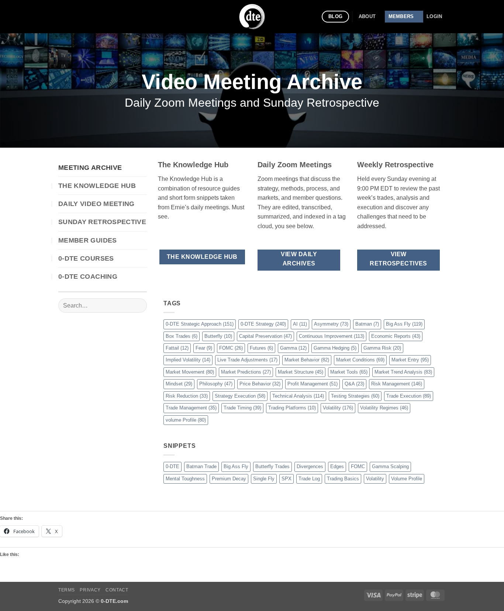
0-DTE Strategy (263, 324)
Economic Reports (395, 336)
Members (401, 16)
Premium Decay (229, 478)
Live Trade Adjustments (247, 360)
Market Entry (410, 360)
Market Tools (348, 372)
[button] (434, 17)
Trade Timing (242, 408)
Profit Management (312, 384)
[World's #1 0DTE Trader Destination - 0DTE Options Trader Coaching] (252, 16)
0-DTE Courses (86, 258)
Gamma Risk (382, 348)
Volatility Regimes (384, 408)
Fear (204, 348)
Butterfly (218, 336)
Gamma (293, 348)
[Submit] (138, 305)
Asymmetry (331, 324)
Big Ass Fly (404, 324)
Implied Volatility (188, 360)
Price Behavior (259, 384)
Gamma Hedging (335, 348)
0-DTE (172, 466)
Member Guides (87, 240)
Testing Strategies (355, 396)
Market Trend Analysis (403, 372)
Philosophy (215, 384)
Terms (66, 590)
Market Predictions (246, 372)
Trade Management (191, 408)
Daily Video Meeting (96, 203)
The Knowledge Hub (97, 185)
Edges (337, 466)
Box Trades (181, 336)
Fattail (177, 348)
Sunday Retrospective (102, 222)
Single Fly (264, 478)
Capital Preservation (265, 336)
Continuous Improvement (331, 336)
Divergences (310, 466)
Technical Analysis (298, 396)
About (367, 16)
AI (300, 324)
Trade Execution (408, 396)
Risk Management (396, 384)
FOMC (231, 348)
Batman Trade (201, 466)
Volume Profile (406, 478)
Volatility (338, 408)
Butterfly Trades (272, 466)
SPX (286, 478)
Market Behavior (306, 360)
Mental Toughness (185, 478)
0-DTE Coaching (87, 276)
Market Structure (300, 372)
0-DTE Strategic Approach (200, 324)
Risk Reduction (187, 396)
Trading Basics (343, 478)
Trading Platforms (292, 408)
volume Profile (186, 420)
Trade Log (309, 478)
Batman (367, 324)
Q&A (354, 384)
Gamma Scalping (390, 466)
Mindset (179, 384)
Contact (117, 590)
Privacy (90, 590)
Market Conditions (360, 360)
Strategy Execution (240, 396)
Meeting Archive (90, 167)
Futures (261, 348)
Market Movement (190, 372)
